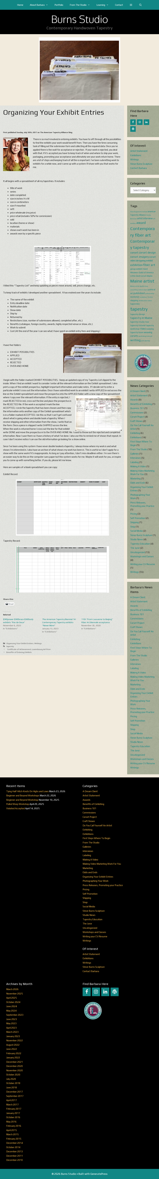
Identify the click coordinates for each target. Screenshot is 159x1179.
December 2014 (14, 1143)
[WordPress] (133, 129)
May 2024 (11, 1010)
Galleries (134, 453)
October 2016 (13, 1117)
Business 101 (137, 408)
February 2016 (13, 1126)
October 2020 (13, 1074)
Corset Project (137, 416)
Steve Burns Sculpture (141, 164)
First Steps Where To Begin (96, 838)
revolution (134, 297)
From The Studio (78, 5)
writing (135, 340)
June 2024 (11, 1006)
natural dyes (143, 290)
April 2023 (11, 1027)
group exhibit (136, 269)
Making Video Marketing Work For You (102, 863)
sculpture (143, 297)
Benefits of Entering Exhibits (19, 652)
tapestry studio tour (139, 322)
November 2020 (14, 1070)
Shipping (134, 522)
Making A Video (138, 466)
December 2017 (14, 1091)
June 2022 (11, 1049)
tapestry (10, 646)
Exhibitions (135, 155)
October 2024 (13, 1002)
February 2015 (13, 1138)
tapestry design (137, 314)
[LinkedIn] (146, 122)
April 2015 (11, 1130)
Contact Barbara (138, 168)
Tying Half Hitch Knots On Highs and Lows (27, 791)
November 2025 (14, 993)
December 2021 (14, 1062)
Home (20, 5)
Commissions (136, 412)
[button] (131, 5)
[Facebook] (133, 122)
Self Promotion (137, 518)
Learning (100, 5)
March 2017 (12, 1104)
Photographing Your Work (95, 881)
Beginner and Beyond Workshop (22, 800)
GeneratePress (98, 1173)
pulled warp (149, 293)
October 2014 (13, 1147)
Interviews (135, 458)
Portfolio (59, 5)
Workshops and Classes (142, 556)
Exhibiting (135, 433)
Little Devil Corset (138, 276)
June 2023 (11, 1019)
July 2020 (11, 1079)
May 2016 (11, 1121)
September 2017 (14, 1096)
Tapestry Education (140, 543)
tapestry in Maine (141, 317)
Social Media (136, 531)
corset (134, 252)
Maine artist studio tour (139, 286)
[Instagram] (139, 122)
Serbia (150, 297)
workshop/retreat (145, 336)
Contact (119, 5)
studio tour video (145, 300)
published (139, 293)
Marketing (135, 478)
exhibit (149, 260)
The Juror (135, 548)
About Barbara (37, 5)
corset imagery (139, 256)
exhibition (136, 265)
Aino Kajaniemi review (138, 212)
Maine (149, 276)
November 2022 (14, 1040)
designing (141, 260)
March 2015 (12, 1134)
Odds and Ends (137, 482)
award (141, 223)
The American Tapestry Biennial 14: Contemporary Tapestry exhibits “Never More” (59, 622)
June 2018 (11, 1087)
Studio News (136, 539)
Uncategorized (137, 552)
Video (143, 328)
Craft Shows (136, 421)
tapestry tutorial (137, 325)
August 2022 (13, 1044)
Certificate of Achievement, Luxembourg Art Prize (28, 649)
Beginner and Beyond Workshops (22, 795)
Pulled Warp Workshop (17, 804)
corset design (147, 252)
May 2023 (11, 1023)
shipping (134, 300)
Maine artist (142, 280)
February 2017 (13, 1108)
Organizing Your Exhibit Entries (19, 643)
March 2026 (12, 989)
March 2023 (12, 1032)
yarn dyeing (145, 341)
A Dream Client (137, 391)
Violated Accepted (15, 808)
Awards (134, 399)
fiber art (149, 265)
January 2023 (13, 1036)
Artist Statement (139, 151)
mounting (134, 290)
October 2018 (13, 1083)
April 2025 (11, 997)
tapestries (135, 304)
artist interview (145, 218)
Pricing (133, 513)
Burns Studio (79, 19)
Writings (38, 643)
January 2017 (13, 1113)
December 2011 (14, 1155)
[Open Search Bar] (140, 5)
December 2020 (14, 1066)
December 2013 (14, 1151)
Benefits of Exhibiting (141, 404)
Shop (132, 526)
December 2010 (14, 1160)
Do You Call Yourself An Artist (97, 825)
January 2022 (13, 1057)
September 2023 (14, 1015)
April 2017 (11, 1100)
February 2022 (13, 1053)
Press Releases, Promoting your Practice (103, 885)
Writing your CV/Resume (142, 564)
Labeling (134, 462)
